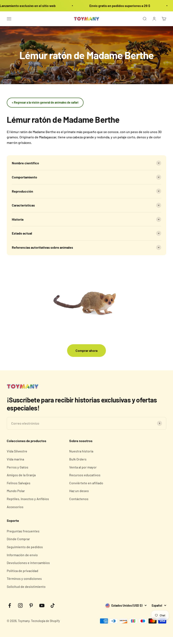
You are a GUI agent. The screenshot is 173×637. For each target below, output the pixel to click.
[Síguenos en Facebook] (9, 605)
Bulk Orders (77, 459)
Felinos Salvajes (18, 483)
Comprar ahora (86, 350)
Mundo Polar (16, 491)
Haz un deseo (79, 491)
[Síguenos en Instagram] (20, 605)
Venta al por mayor (83, 467)
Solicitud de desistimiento (26, 586)
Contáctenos (78, 499)
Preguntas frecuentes (23, 531)
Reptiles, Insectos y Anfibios (28, 499)
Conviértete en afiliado (86, 483)
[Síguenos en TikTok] (52, 605)
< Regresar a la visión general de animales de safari (45, 102)
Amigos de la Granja (21, 475)
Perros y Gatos (17, 467)
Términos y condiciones (24, 578)
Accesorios (15, 507)
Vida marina (15, 459)
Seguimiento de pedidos (25, 547)
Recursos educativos (84, 475)
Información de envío (22, 555)
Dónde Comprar (18, 539)
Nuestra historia (81, 451)
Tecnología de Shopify (45, 621)
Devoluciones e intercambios (28, 563)
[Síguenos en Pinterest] (31, 605)
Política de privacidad (22, 571)
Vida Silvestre (17, 451)
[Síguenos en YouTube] (42, 605)
